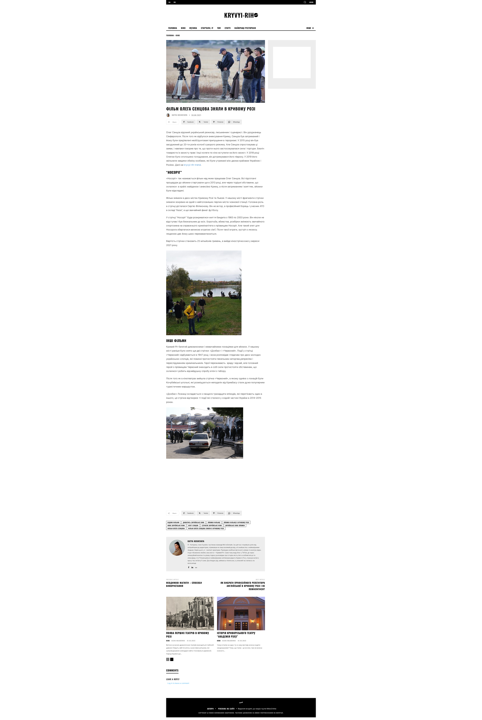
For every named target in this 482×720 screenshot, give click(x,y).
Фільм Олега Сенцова (176, 528)
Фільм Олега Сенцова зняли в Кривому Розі (206, 528)
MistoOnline (271, 709)
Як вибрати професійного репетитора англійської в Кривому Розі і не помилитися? (243, 586)
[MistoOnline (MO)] (196, 567)
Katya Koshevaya (179, 115)
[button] (305, 2)
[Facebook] (189, 567)
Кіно (178, 35)
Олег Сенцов (193, 525)
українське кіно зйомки (235, 525)
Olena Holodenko (178, 641)
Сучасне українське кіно (212, 525)
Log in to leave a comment (178, 683)
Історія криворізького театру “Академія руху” (236, 634)
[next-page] (171, 659)
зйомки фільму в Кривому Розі (236, 522)
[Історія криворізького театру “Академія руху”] (241, 613)
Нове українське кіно (176, 525)
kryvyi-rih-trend (192, 165)
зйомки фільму (214, 522)
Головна (170, 35)
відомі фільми (173, 522)
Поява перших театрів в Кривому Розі (187, 634)
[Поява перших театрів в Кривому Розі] (190, 613)
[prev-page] (167, 659)
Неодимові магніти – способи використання (184, 584)
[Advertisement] (215, 487)
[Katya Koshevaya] (168, 115)
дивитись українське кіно (193, 522)
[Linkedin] (192, 567)
